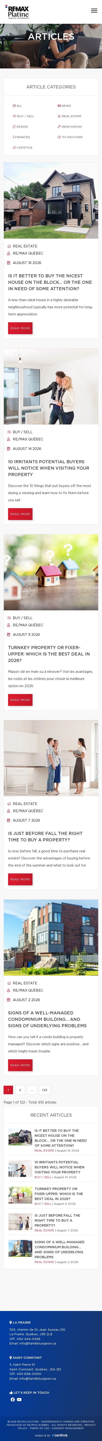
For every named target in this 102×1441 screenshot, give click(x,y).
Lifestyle (24, 147)
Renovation (71, 126)
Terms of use (39, 1428)
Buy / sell (25, 116)
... (32, 1090)
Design (22, 126)
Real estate (71, 116)
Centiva (59, 1435)
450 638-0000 (29, 1374)
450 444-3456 (28, 1339)
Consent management (67, 1428)
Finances (22, 137)
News (66, 105)
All (19, 105)
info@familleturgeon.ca (37, 1343)
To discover (72, 137)
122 (44, 1090)
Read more (20, 328)
